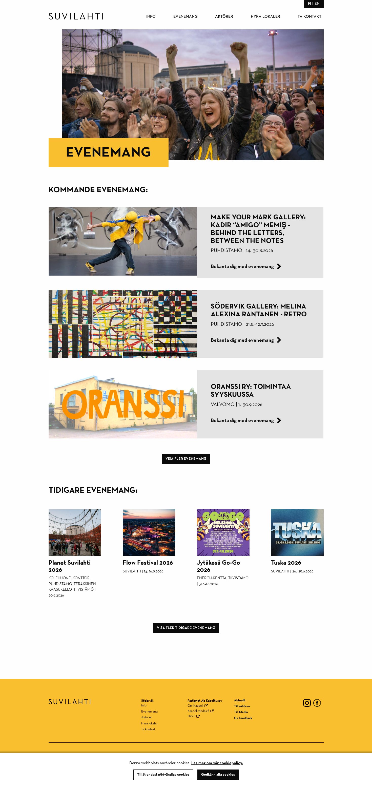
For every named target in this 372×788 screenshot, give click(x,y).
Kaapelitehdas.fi (198, 711)
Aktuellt (239, 700)
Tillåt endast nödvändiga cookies (163, 774)
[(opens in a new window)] (307, 702)
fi (309, 4)
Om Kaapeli (195, 705)
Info (151, 17)
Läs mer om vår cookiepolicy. (217, 763)
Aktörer (224, 17)
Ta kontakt (309, 17)
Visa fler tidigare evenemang (186, 628)
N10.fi (191, 716)
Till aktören (242, 706)
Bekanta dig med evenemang (243, 266)
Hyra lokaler (265, 17)
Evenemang (185, 17)
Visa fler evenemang (186, 458)
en (317, 4)
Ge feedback (243, 718)
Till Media (241, 712)
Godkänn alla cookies (218, 774)
